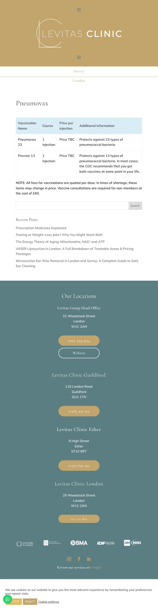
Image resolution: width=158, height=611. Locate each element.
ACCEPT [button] (14, 601)
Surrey (79, 71)
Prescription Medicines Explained (41, 228)
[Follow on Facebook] (79, 559)
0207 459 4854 (79, 518)
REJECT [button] (30, 601)
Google (96, 567)
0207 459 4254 (79, 340)
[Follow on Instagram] (69, 559)
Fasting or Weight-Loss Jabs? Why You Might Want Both (59, 235)
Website (79, 353)
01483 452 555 (78, 411)
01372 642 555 (79, 465)
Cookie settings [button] (48, 602)
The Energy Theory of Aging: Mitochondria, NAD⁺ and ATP (60, 242)
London (79, 80)
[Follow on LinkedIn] (89, 559)
